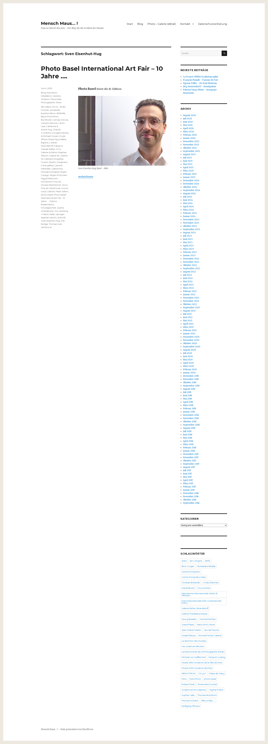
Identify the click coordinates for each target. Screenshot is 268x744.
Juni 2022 (188, 278)
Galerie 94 (54, 155)
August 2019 (189, 389)
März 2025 (188, 170)
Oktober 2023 (190, 226)
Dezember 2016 (191, 493)
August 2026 (189, 115)
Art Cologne (196, 561)
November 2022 (191, 262)
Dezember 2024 (191, 180)
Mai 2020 (188, 359)
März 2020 (188, 366)
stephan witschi (48, 217)
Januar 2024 (189, 216)
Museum (45, 99)
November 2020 (191, 340)
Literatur (57, 96)
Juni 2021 (187, 317)
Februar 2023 (190, 252)
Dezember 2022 (191, 258)
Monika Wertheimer (51, 185)
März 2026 (188, 131)
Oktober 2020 (190, 343)
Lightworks (57, 168)
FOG (58, 149)
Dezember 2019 (191, 376)
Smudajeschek (48, 207)
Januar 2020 (189, 372)
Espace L (45, 142)
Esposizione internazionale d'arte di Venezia (199, 594)
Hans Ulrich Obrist (206, 624)
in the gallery (47, 165)
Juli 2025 (187, 157)
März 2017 (188, 483)
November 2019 (191, 379)
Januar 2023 (189, 255)
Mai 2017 (187, 477)
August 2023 (189, 232)
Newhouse (54, 188)
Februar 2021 (189, 330)
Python (53, 201)
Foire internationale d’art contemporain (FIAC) (201, 602)
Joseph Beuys (189, 635)
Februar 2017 (189, 486)
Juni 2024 (188, 200)
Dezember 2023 (191, 219)
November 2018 (191, 418)
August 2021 (189, 310)
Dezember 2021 (191, 297)
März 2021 (188, 327)
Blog (140, 23)
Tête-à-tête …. (208, 700)
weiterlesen (85, 176)
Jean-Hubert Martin (191, 630)
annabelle (55, 110)
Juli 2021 (187, 314)
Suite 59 (61, 217)
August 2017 (189, 467)
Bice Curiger (188, 566)
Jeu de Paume (211, 630)
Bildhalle (61, 113)
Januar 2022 (189, 294)
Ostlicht (51, 191)
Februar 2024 (190, 213)
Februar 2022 (190, 291)
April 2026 (188, 128)
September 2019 (191, 385)
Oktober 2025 (190, 148)
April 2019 (188, 402)
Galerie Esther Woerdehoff (195, 608)
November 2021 (191, 301)
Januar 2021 (189, 333)
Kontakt (185, 23)
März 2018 (188, 444)
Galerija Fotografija (53, 159)
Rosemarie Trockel (207, 684)
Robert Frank (188, 684)
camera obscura (49, 123)
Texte (58, 102)
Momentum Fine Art (51, 181)
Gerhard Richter (208, 619)
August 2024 (189, 193)
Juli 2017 (187, 470)
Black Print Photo (49, 116)
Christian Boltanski (191, 582)
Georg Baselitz (189, 619)
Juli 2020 (187, 353)
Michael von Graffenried (193, 657)
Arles (184, 561)
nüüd (43, 191)
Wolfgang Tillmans (191, 706)
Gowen (44, 162)
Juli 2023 (187, 236)
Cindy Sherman (211, 582)
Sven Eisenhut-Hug (50, 221)
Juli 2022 (187, 275)
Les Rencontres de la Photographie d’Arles (203, 651)
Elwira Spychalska (57, 139)
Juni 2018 (187, 434)
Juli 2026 (187, 118)
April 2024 (188, 206)
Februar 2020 (190, 369)
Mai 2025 (187, 164)
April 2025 (188, 167)
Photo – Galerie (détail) (161, 23)
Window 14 (46, 227)
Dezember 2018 (191, 415)
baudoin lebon (48, 113)
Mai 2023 (187, 242)
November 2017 (190, 457)
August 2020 (189, 350)
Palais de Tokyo (217, 673)
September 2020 (191, 346)
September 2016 (191, 503)
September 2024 (191, 190)
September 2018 (191, 425)
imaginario (62, 162)
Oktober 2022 (190, 265)
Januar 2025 (189, 177)
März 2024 (188, 209)
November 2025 (191, 144)
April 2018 (188, 441)
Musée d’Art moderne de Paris (197, 668)
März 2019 (188, 405)
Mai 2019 (187, 398)
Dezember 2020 (191, 337)
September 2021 (191, 307)
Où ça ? (202, 673)
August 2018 (189, 428)
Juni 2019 (187, 395)
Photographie (48, 102)
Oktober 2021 (190, 304)
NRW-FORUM (188, 673)
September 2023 (191, 229)
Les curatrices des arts (193, 646)
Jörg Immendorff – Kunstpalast (199, 86)
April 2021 (188, 324)
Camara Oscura (60, 120)
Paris (184, 679)
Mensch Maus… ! (59, 23)
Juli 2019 (187, 392)
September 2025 (191, 151)
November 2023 (191, 223)
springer (60, 214)
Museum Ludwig (217, 657)
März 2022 (188, 288)
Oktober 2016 (189, 499)
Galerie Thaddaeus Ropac (195, 613)
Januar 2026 (189, 138)
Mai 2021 (187, 320)
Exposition (52, 92)
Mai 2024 (188, 203)
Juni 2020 (188, 356)
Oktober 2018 (189, 421)
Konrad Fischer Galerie (210, 635)
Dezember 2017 (191, 454)
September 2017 (191, 464)
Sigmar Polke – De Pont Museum (200, 83)
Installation (46, 96)
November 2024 (191, 183)
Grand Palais (188, 624)
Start (130, 23)
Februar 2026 (190, 135)
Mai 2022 (187, 281)
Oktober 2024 (190, 187)
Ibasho (52, 162)
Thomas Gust (55, 224)
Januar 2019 (189, 411)
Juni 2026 (188, 122)
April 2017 (188, 480)
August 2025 (189, 154)
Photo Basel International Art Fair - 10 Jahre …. (53, 197)
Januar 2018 (189, 451)
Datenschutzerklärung (212, 23)
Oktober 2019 (189, 382)
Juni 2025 (187, 161)
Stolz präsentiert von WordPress (76, 729)
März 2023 (188, 249)
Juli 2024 (187, 196)
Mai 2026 (187, 125)
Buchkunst (46, 120)
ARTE (207, 561)
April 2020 (188, 363)
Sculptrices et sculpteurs (194, 689)
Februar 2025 (190, 174)
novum (64, 188)
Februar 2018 (189, 447)
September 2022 (191, 268)
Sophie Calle (188, 695)
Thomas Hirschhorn (207, 695)
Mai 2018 (187, 438)
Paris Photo (195, 679)
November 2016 (191, 496)
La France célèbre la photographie (200, 76)
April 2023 (188, 245)
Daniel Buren (188, 588)
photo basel (47, 194)
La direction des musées (194, 641)
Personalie (56, 99)
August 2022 (189, 271)
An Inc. (55, 106)
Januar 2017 (189, 490)
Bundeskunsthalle (206, 566)
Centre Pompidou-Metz (194, 577)
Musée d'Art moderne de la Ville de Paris (202, 662)
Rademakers (47, 204)
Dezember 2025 (191, 141)
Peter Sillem (62, 191)
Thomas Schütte (190, 700)
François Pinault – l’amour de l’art (200, 80)
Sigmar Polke (216, 689)
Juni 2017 (187, 473)
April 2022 (188, 284)
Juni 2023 (188, 239)
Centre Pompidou (191, 571)
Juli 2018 (187, 431)
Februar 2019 (189, 408)
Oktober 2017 (189, 460)
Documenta (204, 588)
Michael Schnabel (50, 172)
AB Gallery (46, 106)
